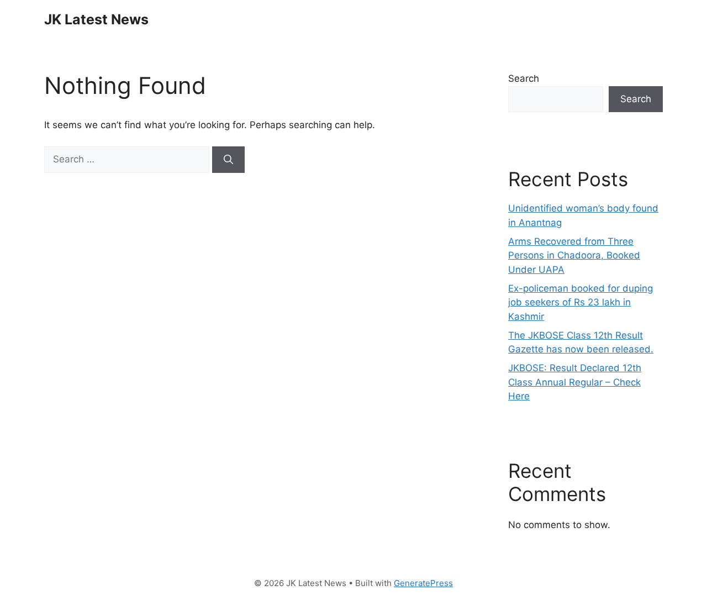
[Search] (228, 159)
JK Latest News (96, 19)
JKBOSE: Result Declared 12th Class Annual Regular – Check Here (574, 382)
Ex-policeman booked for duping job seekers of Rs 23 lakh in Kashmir (580, 302)
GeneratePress (423, 583)
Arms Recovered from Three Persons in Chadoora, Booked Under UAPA (574, 255)
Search (523, 78)
